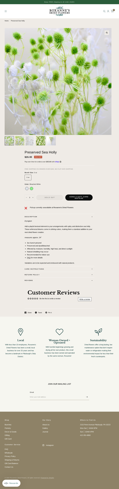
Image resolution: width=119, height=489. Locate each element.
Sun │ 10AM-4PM (87, 432)
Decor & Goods (11, 432)
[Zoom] (106, 32)
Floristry (8, 428)
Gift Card (8, 439)
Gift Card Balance (11, 463)
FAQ (28, 258)
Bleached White (27, 188)
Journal (45, 432)
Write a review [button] (84, 299)
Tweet (40, 312)
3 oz (28, 177)
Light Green (31, 188)
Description (31, 217)
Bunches (8, 425)
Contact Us (9, 467)
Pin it (50, 312)
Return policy (32, 275)
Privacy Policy (10, 456)
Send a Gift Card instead (78, 197)
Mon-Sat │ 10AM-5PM (88, 428)
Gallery (45, 428)
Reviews (29, 280)
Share (30, 312)
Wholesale (9, 453)
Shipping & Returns (12, 460)
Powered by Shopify (47, 478)
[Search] (104, 11)
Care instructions (34, 269)
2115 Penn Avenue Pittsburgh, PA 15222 (95, 425)
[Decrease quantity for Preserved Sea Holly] (26, 197)
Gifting (7, 435)
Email (32, 392)
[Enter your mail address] (86, 397)
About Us (46, 425)
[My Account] (108, 11)
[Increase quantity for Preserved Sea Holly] (33, 197)
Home (7, 21)
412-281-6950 (85, 435)
